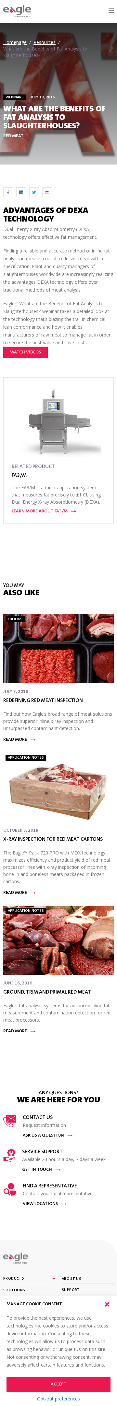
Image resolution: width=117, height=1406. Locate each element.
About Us (71, 1279)
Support (71, 1290)
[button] (107, 1304)
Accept (59, 1384)
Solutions (14, 1290)
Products (13, 1279)
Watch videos (25, 352)
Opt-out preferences (58, 1399)
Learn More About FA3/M (40, 511)
